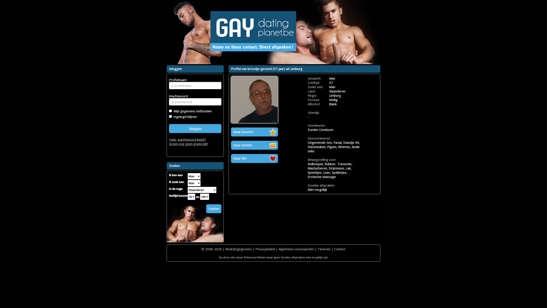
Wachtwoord (177, 96)
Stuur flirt (240, 158)
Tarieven (324, 249)
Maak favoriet (243, 132)
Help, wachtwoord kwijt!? (187, 139)
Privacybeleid (265, 249)
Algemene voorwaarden (296, 249)
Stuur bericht (242, 145)
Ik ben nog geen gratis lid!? (188, 144)
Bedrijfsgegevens (238, 249)
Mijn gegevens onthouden (192, 111)
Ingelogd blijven (184, 116)
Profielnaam (177, 80)
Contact (340, 249)
